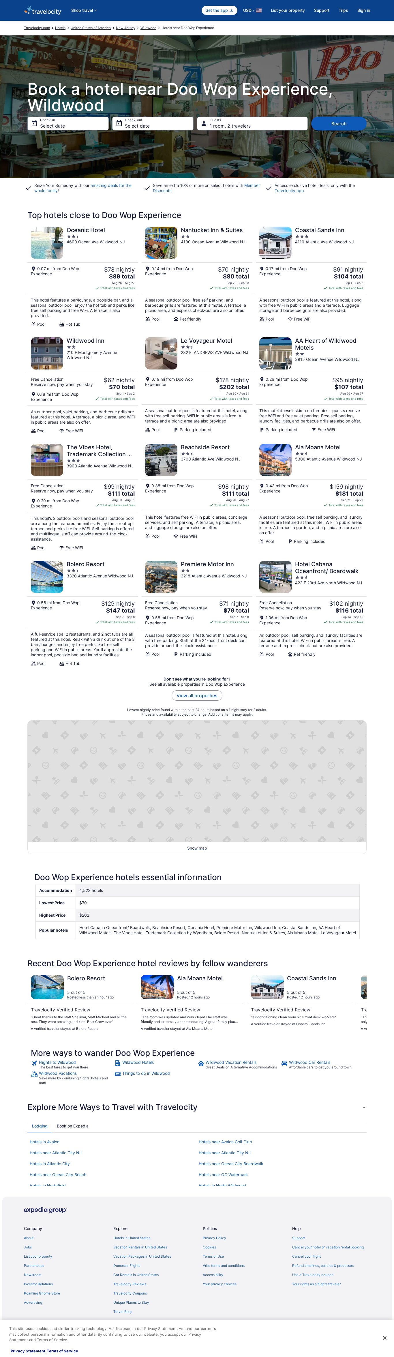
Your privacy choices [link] (220, 1284)
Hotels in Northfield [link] (48, 1185)
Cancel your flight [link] (306, 1256)
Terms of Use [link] (213, 1256)
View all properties (197, 695)
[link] (72, 1065)
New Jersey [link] (125, 28)
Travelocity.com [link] (37, 28)
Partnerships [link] (34, 1265)
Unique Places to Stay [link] (131, 1302)
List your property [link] (38, 1256)
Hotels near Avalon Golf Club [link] (225, 1141)
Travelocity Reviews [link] (129, 1284)
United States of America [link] (91, 28)
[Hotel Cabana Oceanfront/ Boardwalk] (311, 613)
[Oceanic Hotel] (82, 276)
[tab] (39, 1126)
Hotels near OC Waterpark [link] (223, 1174)
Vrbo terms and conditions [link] (224, 1265)
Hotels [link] (60, 28)
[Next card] (359, 1003)
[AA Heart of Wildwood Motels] (311, 385)
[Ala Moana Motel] (311, 497)
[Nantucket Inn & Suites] (197, 276)
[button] (197, 1107)
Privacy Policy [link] (214, 1238)
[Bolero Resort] (82, 613)
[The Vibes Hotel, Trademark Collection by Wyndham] (82, 497)
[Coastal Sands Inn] (311, 276)
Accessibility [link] (213, 1275)
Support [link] (298, 1238)
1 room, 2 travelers (230, 126)
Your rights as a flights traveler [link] (316, 1284)
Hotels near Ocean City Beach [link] (58, 1174)
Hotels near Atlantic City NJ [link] (56, 1152)
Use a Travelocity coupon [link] (312, 1275)
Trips (343, 10)
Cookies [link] (209, 1247)
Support (321, 10)
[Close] (384, 1338)
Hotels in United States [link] (131, 1238)
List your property (288, 10)
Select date (52, 126)
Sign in (363, 10)
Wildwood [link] (148, 28)
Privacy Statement (28, 1351)
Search (339, 123)
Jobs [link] (28, 1247)
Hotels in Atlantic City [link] (50, 1163)
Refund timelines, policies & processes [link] (323, 1265)
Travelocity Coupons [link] (130, 1293)
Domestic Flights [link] (126, 1265)
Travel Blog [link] (122, 1311)
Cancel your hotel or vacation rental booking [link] (328, 1247)
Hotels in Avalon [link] (44, 1141)
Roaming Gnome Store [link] (42, 1293)
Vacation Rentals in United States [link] (140, 1247)
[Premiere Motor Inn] (197, 613)
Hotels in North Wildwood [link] (222, 1185)
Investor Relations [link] (38, 1284)
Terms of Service (62, 1351)
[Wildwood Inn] (82, 385)
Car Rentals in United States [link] (136, 1275)
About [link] (28, 1238)
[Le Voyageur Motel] (197, 385)
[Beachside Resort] (197, 497)
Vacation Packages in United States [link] (142, 1256)
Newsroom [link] (32, 1275)
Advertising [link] (33, 1302)
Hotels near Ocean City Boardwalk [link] (231, 1163)
